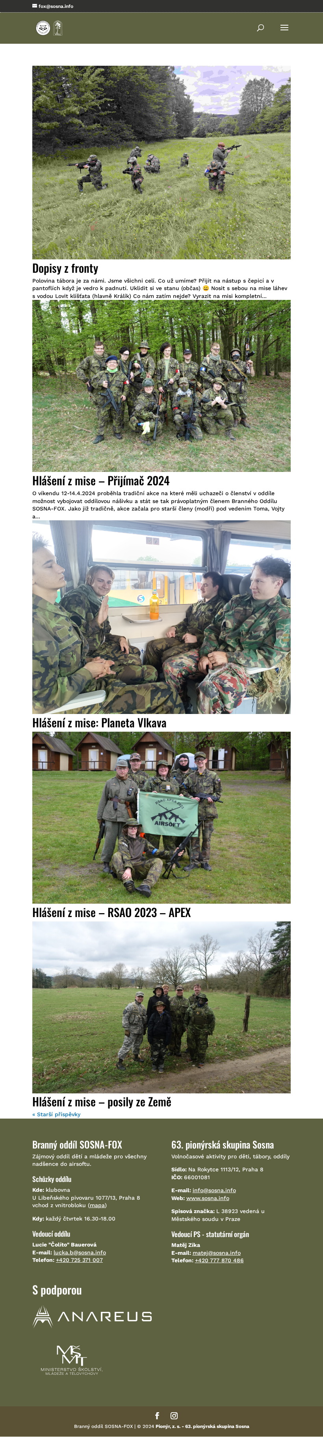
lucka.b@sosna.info (80, 1252)
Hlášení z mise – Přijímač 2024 (101, 480)
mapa (97, 1205)
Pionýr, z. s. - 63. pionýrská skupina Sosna (202, 1426)
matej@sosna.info (217, 1253)
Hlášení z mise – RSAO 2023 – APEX (111, 911)
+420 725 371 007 (79, 1260)
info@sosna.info (214, 1190)
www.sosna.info (207, 1198)
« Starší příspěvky (56, 1114)
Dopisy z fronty (65, 267)
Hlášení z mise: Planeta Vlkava (99, 722)
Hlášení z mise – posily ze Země (101, 1101)
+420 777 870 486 (219, 1260)
